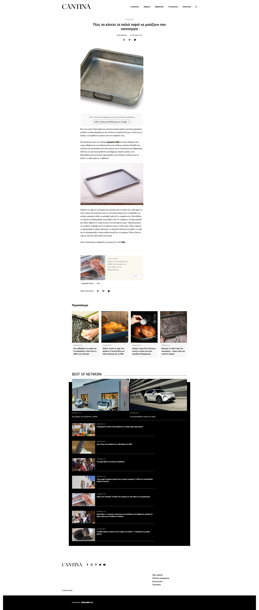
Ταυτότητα (156, 584)
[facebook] (124, 40)
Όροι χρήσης (157, 575)
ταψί (98, 283)
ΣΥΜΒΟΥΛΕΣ (129, 19)
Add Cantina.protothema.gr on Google (110, 122)
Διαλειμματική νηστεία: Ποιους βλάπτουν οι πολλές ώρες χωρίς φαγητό (120, 427)
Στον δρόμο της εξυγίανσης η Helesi (85, 417)
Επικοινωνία (157, 581)
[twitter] (135, 40)
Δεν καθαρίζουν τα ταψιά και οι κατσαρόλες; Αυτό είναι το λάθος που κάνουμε (84, 351)
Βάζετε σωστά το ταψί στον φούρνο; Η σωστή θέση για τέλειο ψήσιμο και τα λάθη (113, 351)
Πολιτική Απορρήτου (160, 578)
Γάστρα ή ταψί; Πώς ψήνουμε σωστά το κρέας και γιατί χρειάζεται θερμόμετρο (144, 351)
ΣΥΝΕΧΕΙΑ (134, 276)
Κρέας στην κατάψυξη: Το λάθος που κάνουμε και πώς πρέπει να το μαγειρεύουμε (123, 497)
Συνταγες (135, 7)
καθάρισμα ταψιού (88, 283)
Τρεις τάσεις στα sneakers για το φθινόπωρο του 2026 (114, 444)
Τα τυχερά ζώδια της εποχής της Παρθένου (111, 462)
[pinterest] (129, 40)
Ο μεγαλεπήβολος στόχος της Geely (143, 417)
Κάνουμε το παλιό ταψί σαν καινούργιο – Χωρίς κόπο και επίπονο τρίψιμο (173, 351)
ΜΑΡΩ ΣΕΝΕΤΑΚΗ (122, 35)
